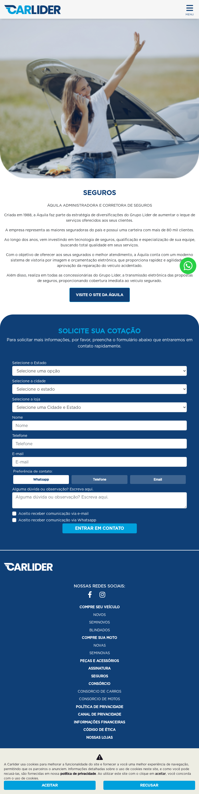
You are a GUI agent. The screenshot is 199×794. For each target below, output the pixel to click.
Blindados (99, 630)
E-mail (18, 454)
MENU (190, 14)
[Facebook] (91, 592)
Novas (100, 645)
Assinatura (99, 668)
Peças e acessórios (99, 661)
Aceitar (50, 785)
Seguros (99, 676)
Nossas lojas (99, 737)
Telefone (19, 436)
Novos (99, 615)
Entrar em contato (99, 528)
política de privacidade (78, 774)
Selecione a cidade (29, 381)
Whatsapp (41, 479)
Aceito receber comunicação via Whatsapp (57, 520)
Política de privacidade (99, 707)
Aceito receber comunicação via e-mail (53, 513)
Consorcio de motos (99, 699)
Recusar (149, 785)
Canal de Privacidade (99, 714)
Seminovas (99, 653)
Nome (17, 417)
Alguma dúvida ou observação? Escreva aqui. (52, 489)
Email (158, 479)
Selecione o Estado (29, 363)
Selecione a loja (26, 399)
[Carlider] (32, 9)
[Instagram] (103, 592)
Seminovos (99, 622)
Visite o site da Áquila (99, 295)
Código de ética (99, 730)
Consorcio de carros (99, 691)
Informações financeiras (99, 722)
